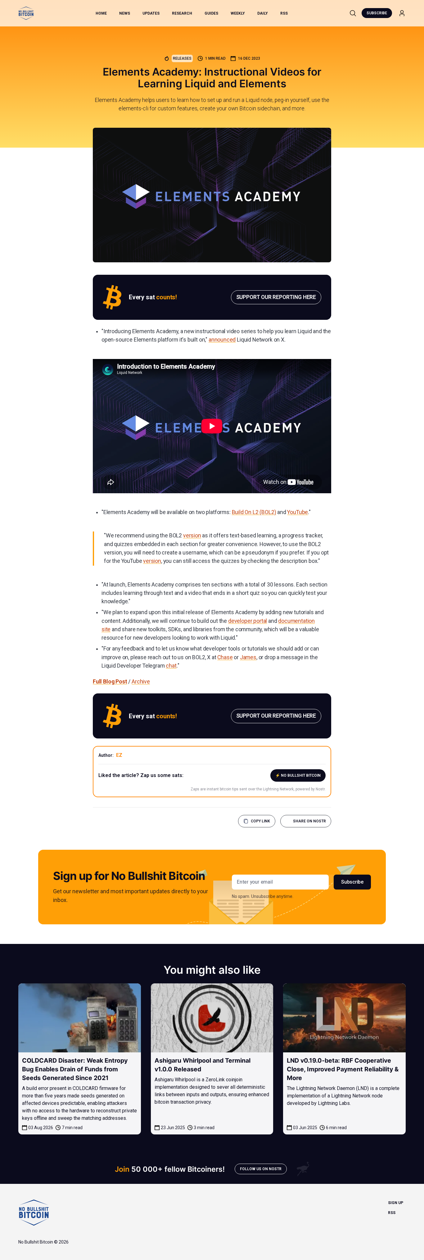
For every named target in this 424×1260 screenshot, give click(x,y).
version (192, 535)
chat (171, 666)
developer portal (247, 621)
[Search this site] (353, 13)
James (248, 657)
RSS (284, 13)
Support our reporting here (276, 297)
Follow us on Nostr (261, 1169)
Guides (211, 13)
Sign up (395, 1203)
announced (222, 340)
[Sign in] (402, 13)
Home (101, 13)
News (124, 13)
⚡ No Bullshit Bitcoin (298, 775)
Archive (141, 681)
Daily (262, 13)
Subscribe (377, 13)
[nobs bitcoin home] (26, 13)
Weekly (238, 13)
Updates (151, 13)
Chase (224, 657)
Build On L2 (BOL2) (254, 512)
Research (182, 13)
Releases (182, 58)
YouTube (297, 512)
